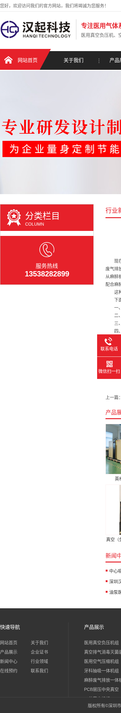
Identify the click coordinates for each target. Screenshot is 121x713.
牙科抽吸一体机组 (101, 670)
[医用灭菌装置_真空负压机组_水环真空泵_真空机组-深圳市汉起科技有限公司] (36, 38)
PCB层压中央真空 (101, 689)
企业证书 (39, 651)
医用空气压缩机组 (101, 661)
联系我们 (39, 670)
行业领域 (39, 661)
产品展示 (8, 651)
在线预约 (8, 670)
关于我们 (73, 60)
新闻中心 (8, 661)
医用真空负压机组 (101, 642)
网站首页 (28, 60)
